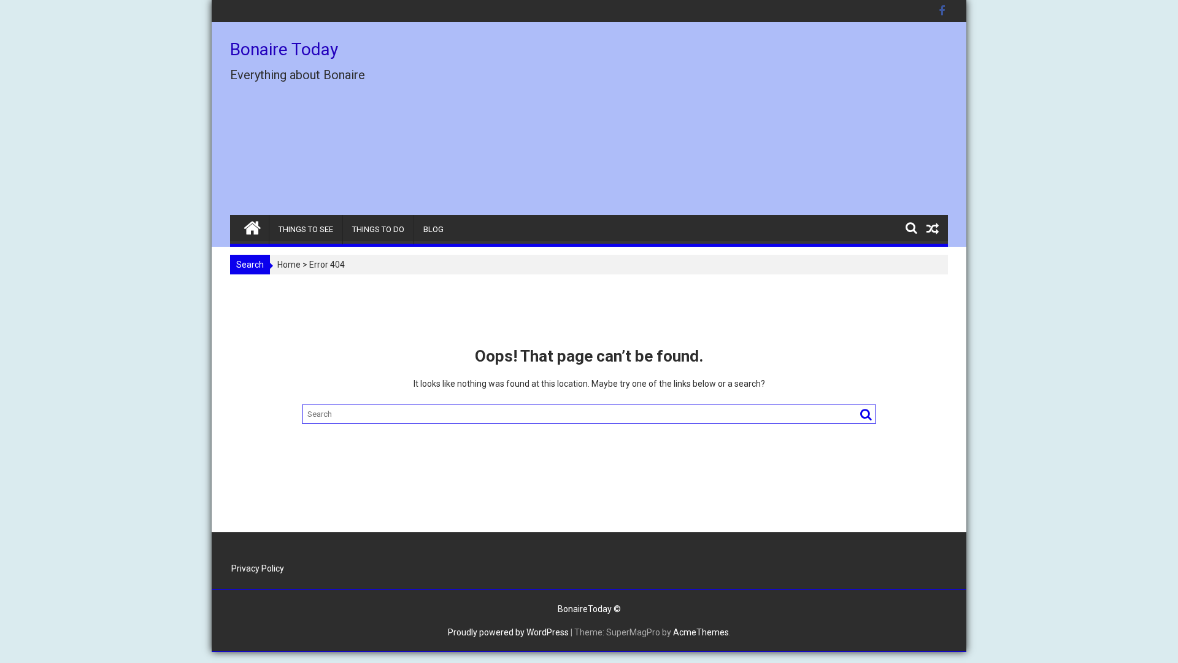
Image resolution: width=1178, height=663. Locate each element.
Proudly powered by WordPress (508, 632)
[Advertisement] (704, 123)
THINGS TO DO (378, 229)
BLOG (433, 229)
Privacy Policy (257, 568)
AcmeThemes (701, 632)
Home (289, 264)
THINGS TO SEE (306, 229)
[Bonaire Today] (252, 225)
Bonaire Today (284, 49)
